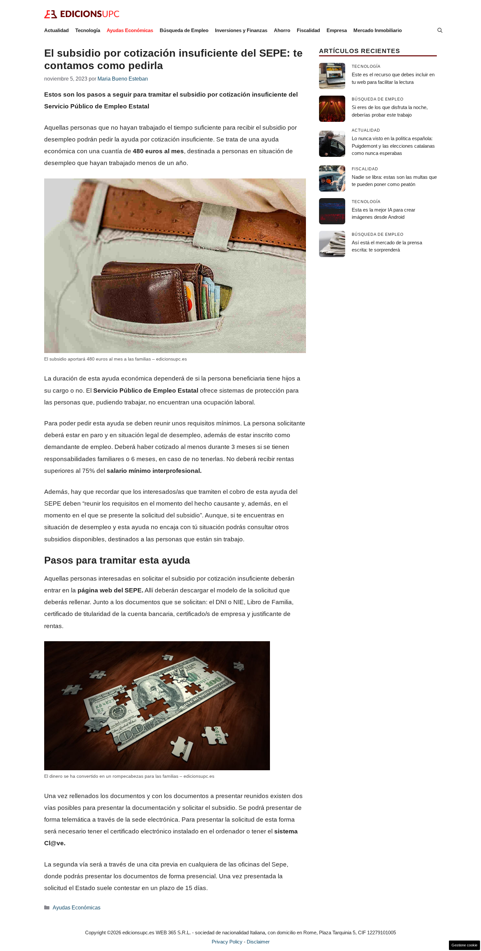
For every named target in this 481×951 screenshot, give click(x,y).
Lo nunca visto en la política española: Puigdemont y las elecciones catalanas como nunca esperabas (393, 146)
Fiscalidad (308, 30)
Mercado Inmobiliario (377, 30)
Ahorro (282, 30)
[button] (440, 30)
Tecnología (87, 30)
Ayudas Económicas (130, 30)
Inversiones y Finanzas (241, 30)
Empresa (337, 30)
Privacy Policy (227, 941)
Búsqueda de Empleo (184, 30)
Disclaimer (258, 941)
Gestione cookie (464, 945)
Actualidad (56, 30)
